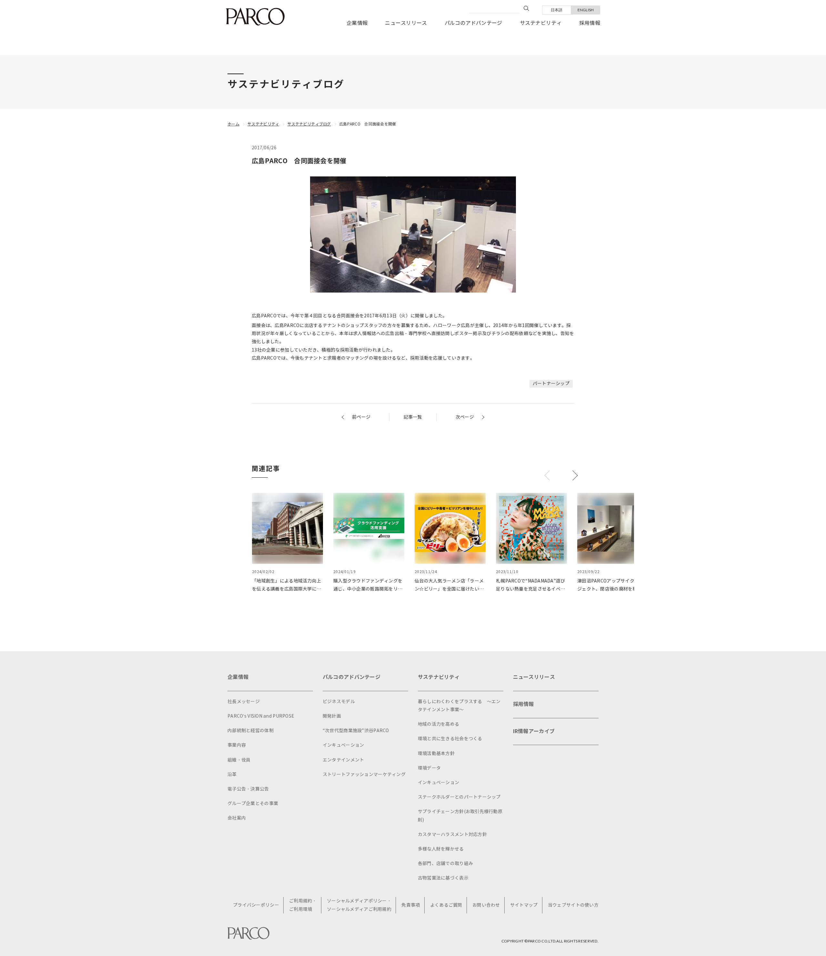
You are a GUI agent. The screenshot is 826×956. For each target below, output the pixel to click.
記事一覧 (413, 417)
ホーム (233, 124)
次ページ (465, 417)
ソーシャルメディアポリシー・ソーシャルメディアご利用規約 (359, 905)
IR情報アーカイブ (534, 731)
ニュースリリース (406, 23)
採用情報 (589, 23)
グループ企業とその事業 (252, 803)
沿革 (232, 774)
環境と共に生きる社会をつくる (450, 739)
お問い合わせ (486, 905)
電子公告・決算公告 (248, 789)
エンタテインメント (343, 760)
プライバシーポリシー (256, 905)
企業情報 (357, 23)
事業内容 (236, 745)
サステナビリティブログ (309, 124)
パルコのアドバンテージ (473, 23)
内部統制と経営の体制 (250, 730)
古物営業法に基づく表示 (443, 878)
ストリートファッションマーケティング (364, 774)
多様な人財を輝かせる (441, 849)
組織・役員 (238, 760)
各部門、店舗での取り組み (445, 863)
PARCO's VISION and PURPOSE (260, 716)
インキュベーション (343, 745)
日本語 (557, 9)
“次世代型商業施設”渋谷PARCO (356, 730)
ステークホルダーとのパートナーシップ (459, 797)
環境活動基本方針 (436, 753)
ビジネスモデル (339, 701)
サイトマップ (524, 905)
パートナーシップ (551, 383)
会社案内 (236, 818)
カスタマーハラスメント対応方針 (452, 834)
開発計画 (332, 716)
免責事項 (410, 905)
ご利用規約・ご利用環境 (303, 905)
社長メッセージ (243, 701)
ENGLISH (586, 9)
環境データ (429, 768)
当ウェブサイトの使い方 (573, 905)
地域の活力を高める (438, 724)
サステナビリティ (541, 23)
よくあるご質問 (446, 905)
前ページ (361, 417)
